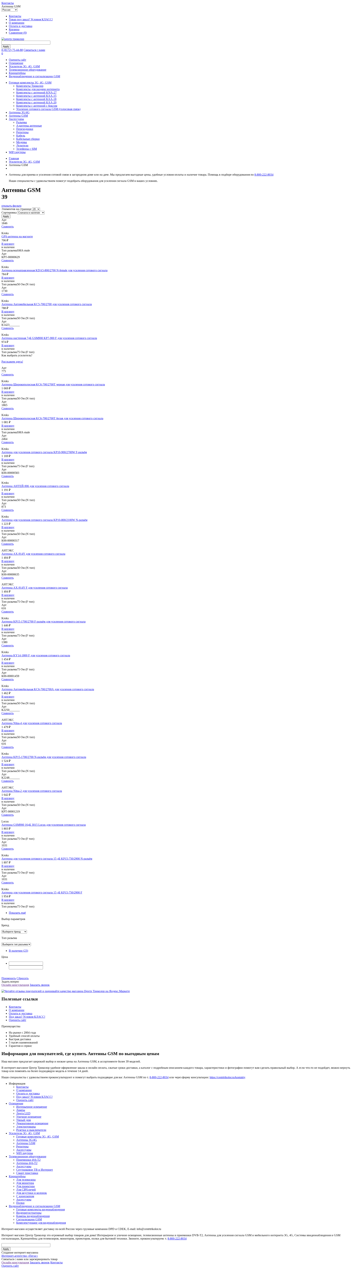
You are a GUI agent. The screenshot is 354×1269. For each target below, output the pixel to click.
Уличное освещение (28, 1116)
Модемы (21, 142)
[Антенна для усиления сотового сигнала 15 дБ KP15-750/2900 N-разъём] (177, 852)
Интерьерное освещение (31, 1106)
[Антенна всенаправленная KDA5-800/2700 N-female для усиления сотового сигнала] (177, 263)
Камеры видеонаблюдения (33, 1216)
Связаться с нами (34, 50)
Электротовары (26, 1126)
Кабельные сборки (28, 138)
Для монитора (25, 1183)
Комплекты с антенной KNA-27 (36, 92)
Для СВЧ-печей (26, 1189)
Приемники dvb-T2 (28, 1159)
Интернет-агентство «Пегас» (19, 1255)
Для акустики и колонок (31, 1192)
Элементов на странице (16, 209)
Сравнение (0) (18, 32)
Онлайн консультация (15, 984)
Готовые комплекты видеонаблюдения (40, 1209)
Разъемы (21, 122)
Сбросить (23, 978)
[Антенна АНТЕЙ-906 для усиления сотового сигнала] (177, 479)
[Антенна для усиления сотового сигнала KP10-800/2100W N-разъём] (177, 513)
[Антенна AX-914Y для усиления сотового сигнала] (177, 547)
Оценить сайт (17, 59)
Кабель (20, 135)
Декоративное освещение (32, 1123)
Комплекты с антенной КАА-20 (36, 102)
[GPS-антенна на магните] (177, 230)
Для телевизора (26, 1179)
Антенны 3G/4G (19, 112)
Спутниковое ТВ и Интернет (34, 1169)
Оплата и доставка (20, 26)
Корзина (14, 29)
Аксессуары (16, 119)
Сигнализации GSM (29, 1219)
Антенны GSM (18, 115)
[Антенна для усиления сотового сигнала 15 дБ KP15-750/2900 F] (177, 886)
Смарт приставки (27, 1173)
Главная (14, 158)
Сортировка (9, 212)
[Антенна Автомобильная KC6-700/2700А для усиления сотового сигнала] (177, 682)
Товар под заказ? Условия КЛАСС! (31, 19)
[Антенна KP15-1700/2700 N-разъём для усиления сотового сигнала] (177, 750)
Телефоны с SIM (26, 148)
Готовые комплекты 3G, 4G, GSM (30, 82)
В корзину (7, 243)
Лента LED (23, 1113)
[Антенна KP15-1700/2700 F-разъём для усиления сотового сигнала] (177, 615)
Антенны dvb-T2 (26, 1163)
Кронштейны (17, 73)
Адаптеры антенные (29, 125)
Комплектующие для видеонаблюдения (41, 1222)
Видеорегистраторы (28, 1212)
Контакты (7, 3)
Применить (8, 978)
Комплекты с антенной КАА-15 (36, 95)
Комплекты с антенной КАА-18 (36, 99)
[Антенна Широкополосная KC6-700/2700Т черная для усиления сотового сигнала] (177, 378)
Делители (22, 145)
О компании (16, 22)
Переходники (24, 129)
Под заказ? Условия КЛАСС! (27, 1016)
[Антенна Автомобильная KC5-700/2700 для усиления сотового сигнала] (177, 297)
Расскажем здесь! (12, 361)
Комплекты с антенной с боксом (36, 105)
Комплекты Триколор (29, 85)
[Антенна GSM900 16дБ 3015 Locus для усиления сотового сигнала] (177, 818)
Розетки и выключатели (31, 1129)
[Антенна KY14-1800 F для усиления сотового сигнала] (177, 649)
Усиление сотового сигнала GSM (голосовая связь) (48, 109)
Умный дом (23, 1120)
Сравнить (7, 226)
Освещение (16, 63)
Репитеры (22, 132)
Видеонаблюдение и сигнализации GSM (34, 76)
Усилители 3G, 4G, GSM (24, 66)
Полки (20, 1202)
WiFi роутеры (17, 152)
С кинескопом (25, 1196)
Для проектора (25, 1186)
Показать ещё (17, 912)
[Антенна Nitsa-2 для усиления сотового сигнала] (177, 784)
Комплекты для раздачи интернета (38, 89)
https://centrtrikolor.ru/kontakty (227, 1077)
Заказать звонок (40, 984)
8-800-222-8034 (263, 174)
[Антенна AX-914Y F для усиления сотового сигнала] (177, 581)
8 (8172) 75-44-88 (12, 50)
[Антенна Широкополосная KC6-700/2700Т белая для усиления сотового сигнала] (177, 411)
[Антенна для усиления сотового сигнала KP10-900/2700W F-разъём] (177, 445)
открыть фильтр (11, 205)
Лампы (20, 1110)
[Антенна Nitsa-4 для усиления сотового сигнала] (177, 716)
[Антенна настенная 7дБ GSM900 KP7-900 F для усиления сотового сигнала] (177, 331)
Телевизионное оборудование (27, 69)
